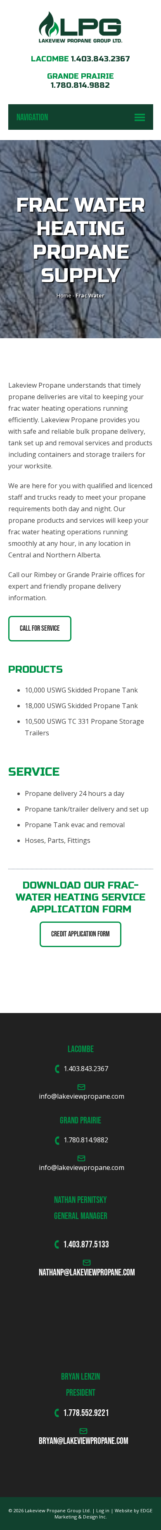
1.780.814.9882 (80, 85)
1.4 (67, 1244)
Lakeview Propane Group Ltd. (58, 1510)
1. (66, 1413)
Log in (102, 1510)
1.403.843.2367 (100, 58)
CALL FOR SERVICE (40, 628)
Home (64, 295)
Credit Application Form (80, 934)
